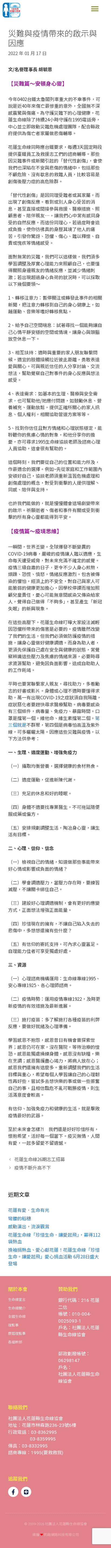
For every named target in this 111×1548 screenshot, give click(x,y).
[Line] (26, 1492)
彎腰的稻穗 (19, 1218)
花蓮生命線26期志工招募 (39, 1159)
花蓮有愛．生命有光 (28, 1210)
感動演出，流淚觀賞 (28, 1226)
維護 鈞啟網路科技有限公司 (55, 1535)
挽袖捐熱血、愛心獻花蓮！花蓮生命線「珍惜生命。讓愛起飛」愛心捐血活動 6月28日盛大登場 (54, 1256)
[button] (95, 9)
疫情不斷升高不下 (32, 1167)
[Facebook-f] (13, 1492)
